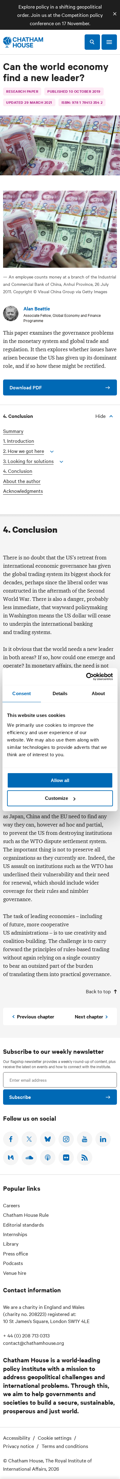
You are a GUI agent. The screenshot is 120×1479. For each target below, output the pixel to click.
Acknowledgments (23, 491)
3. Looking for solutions (28, 461)
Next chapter (89, 1016)
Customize (56, 798)
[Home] (23, 42)
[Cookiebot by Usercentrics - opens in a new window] (86, 677)
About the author (22, 481)
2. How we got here (23, 451)
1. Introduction (18, 441)
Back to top (98, 991)
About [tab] (98, 693)
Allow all (60, 780)
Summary (13, 431)
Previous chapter (35, 1016)
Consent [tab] (21, 693)
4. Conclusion (17, 471)
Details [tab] (60, 693)
